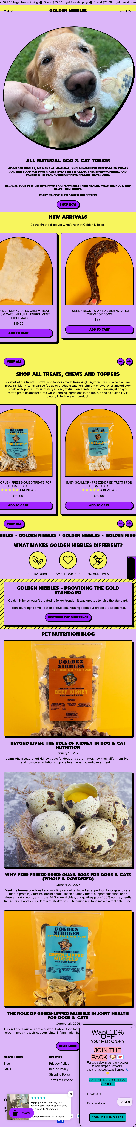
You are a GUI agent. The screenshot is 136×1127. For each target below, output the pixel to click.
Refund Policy (59, 1069)
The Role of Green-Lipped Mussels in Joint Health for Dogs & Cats (68, 1015)
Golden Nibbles (68, 11)
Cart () (125, 11)
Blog (7, 1063)
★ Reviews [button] (131, 567)
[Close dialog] (132, 1028)
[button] (82, 490)
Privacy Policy (59, 1063)
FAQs (7, 1069)
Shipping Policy (60, 1074)
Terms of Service (61, 1080)
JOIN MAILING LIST (108, 1117)
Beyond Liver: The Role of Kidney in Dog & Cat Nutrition (68, 745)
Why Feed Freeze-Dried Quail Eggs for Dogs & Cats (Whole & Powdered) (68, 876)
